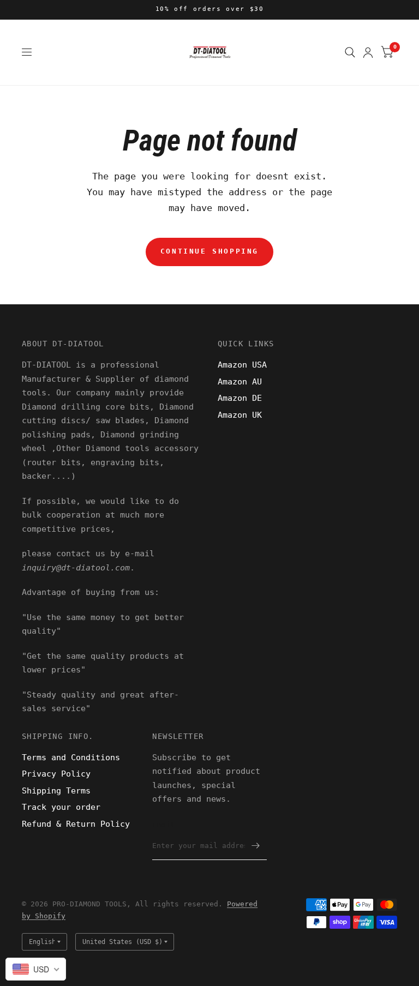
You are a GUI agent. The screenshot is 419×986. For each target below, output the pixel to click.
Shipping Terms (56, 791)
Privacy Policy (56, 774)
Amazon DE (240, 398)
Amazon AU (240, 382)
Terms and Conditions (71, 757)
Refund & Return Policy (76, 824)
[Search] (350, 52)
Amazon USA (242, 365)
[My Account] (368, 52)
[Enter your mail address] (256, 846)
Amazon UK (240, 415)
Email (163, 825)
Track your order (61, 807)
